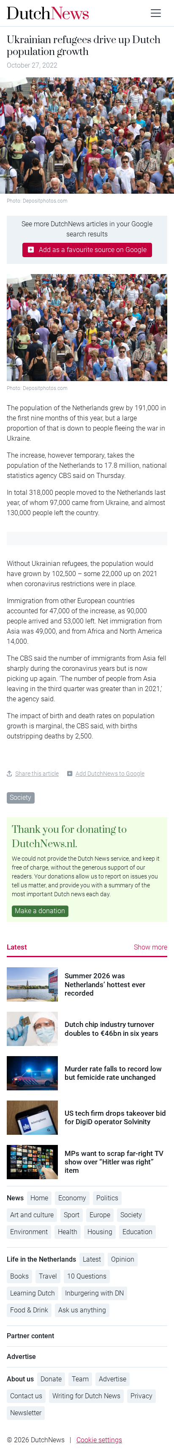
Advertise (112, 1379)
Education (137, 1232)
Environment (29, 1232)
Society (20, 797)
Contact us (26, 1396)
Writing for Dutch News (86, 1396)
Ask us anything (82, 1310)
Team (80, 1379)
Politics (107, 1198)
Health (67, 1232)
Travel (48, 1276)
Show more (150, 947)
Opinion (122, 1259)
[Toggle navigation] (155, 13)
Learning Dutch (32, 1293)
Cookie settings (99, 1440)
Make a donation (40, 911)
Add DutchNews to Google (110, 773)
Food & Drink (29, 1310)
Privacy (141, 1396)
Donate (51, 1379)
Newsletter (25, 1413)
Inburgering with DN (94, 1293)
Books (19, 1276)
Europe (100, 1215)
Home (39, 1198)
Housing (99, 1232)
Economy (72, 1198)
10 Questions (86, 1276)
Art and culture (32, 1215)
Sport (71, 1215)
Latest (17, 947)
